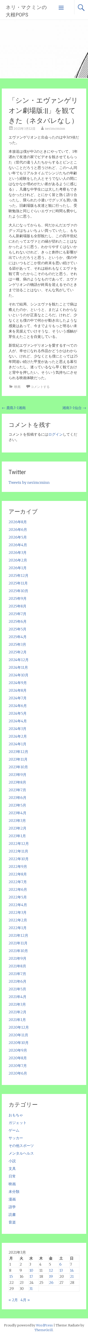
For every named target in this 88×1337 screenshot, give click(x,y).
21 (72, 1276)
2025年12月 (18, 575)
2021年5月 (17, 989)
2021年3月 (17, 1004)
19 (51, 1276)
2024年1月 (17, 744)
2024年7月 (18, 698)
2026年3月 (18, 552)
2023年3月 (17, 820)
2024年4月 (18, 721)
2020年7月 (18, 1065)
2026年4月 (18, 545)
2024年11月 (18, 667)
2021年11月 (18, 943)
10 (31, 1270)
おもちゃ (16, 1115)
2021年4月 (17, 996)
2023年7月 (17, 790)
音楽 (12, 1222)
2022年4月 (18, 905)
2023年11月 (18, 759)
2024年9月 (18, 682)
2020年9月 (18, 1050)
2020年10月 (19, 1042)
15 (11, 1276)
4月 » (25, 1300)
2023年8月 (17, 782)
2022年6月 (18, 889)
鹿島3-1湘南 (14, 407)
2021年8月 (17, 966)
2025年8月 (17, 606)
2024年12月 (19, 659)
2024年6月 (18, 705)
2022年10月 (19, 859)
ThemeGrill (44, 1330)
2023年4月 (17, 813)
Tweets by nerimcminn (29, 482)
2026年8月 (18, 522)
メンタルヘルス (21, 1153)
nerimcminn (55, 129)
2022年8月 (18, 874)
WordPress (44, 1325)
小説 (12, 1161)
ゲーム (14, 1130)
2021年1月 (17, 1019)
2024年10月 (18, 675)
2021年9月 (17, 958)
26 (51, 1282)
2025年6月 (18, 621)
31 (31, 1288)
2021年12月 (18, 935)
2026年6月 (18, 529)
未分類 (14, 1191)
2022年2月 (18, 920)
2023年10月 (18, 767)
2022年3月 (18, 912)
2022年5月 (18, 897)
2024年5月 (18, 713)
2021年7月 (17, 973)
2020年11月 (18, 1035)
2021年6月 (17, 981)
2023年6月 (17, 797)
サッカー (16, 1138)
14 (72, 1270)
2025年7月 (17, 614)
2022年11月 (18, 851)
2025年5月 (17, 629)
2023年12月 (18, 751)
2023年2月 (17, 828)
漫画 (12, 1199)
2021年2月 (17, 1012)
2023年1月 (17, 836)
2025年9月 (18, 598)
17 (31, 1276)
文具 (12, 1168)
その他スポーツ (21, 1145)
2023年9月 (17, 774)
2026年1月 (18, 568)
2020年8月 (18, 1058)
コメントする (40, 387)
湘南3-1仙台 (74, 407)
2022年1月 (18, 927)
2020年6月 (18, 1073)
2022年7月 (18, 882)
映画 (17, 387)
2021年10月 (18, 950)
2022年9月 (18, 866)
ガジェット (18, 1122)
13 (61, 1270)
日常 (12, 1176)
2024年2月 (18, 736)
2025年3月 (17, 644)
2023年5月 (17, 805)
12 (51, 1270)
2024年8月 (18, 690)
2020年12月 (19, 1027)
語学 (12, 1207)
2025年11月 (18, 583)
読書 (12, 1214)
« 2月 (13, 1300)
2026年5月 (18, 537)
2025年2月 (18, 652)
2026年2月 (18, 560)
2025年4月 (18, 636)
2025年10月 (18, 591)
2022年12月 (19, 843)
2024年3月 (17, 728)
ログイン (55, 434)
